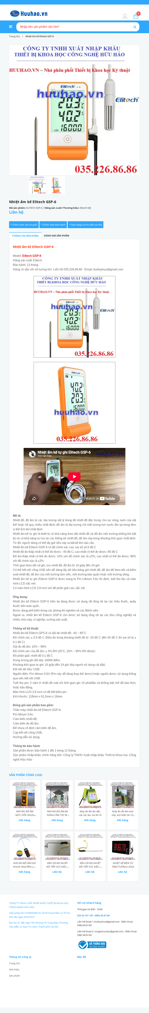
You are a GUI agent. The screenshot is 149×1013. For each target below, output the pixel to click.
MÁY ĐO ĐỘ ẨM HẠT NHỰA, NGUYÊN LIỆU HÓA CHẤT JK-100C (24, 866)
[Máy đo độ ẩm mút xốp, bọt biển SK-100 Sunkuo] (122, 795)
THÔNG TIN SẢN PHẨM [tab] (25, 235)
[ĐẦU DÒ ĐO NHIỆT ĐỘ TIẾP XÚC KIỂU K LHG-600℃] (57, 846)
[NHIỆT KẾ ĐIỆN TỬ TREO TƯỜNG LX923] (122, 846)
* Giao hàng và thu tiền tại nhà (85, 224)
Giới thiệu (14, 969)
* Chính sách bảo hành (53, 224)
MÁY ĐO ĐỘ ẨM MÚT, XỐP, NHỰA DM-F (24, 815)
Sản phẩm (14, 975)
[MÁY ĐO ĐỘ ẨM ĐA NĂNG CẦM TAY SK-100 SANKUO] (57, 795)
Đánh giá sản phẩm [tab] (56, 235)
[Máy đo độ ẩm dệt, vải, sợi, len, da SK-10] (90, 795)
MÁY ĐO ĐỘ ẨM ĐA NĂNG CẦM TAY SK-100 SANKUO (57, 815)
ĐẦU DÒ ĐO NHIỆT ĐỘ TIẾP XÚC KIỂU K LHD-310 (90, 866)
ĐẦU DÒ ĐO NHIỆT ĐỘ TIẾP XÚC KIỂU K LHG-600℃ (57, 866)
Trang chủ (14, 963)
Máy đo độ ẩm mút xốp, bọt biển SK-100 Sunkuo (123, 815)
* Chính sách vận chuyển (24, 224)
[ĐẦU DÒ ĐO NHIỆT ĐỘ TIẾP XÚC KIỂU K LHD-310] (90, 846)
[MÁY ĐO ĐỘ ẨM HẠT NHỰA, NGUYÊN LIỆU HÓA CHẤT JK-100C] (24, 846)
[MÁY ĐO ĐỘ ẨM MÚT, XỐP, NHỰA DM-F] (24, 795)
